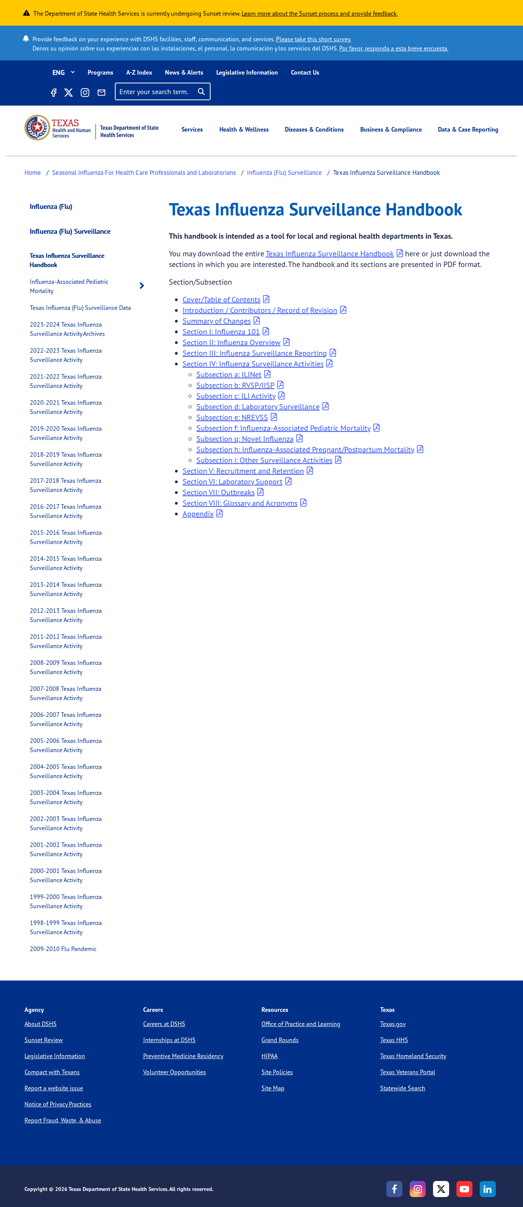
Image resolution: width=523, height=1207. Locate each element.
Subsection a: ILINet (229, 374)
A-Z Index (139, 72)
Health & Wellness (244, 129)
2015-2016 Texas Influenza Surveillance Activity (66, 537)
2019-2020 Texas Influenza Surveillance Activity (66, 433)
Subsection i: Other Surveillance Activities (264, 460)
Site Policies (277, 1072)
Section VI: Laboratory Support (233, 481)
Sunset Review (44, 1040)
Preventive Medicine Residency (183, 1056)
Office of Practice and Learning (301, 1024)
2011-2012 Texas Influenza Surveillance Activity (66, 641)
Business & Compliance (391, 129)
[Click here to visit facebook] (53, 94)
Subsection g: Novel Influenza (245, 438)
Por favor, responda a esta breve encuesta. (393, 48)
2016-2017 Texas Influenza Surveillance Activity (65, 511)
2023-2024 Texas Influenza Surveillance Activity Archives (67, 329)
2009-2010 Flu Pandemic (63, 949)
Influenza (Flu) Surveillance (284, 172)
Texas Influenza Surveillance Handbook (67, 260)
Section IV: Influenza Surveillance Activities (253, 363)
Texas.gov (393, 1024)
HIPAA (270, 1056)
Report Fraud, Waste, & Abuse (63, 1120)
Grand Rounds (280, 1040)
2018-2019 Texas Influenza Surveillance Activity (66, 459)
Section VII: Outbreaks (219, 492)
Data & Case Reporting (468, 129)
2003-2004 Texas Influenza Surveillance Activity (66, 797)
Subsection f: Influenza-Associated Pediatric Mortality (283, 428)
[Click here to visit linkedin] (488, 1189)
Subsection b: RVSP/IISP (235, 385)
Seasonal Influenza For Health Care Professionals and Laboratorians (144, 172)
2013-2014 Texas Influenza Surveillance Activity (66, 589)
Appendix (198, 513)
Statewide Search (402, 1088)
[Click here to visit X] (68, 94)
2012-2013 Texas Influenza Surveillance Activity (66, 615)
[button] (144, 286)
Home (33, 172)
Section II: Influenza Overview (232, 342)
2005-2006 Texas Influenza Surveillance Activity (66, 745)
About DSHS (41, 1024)
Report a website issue (54, 1088)
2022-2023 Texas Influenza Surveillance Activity (66, 355)
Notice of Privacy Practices (58, 1104)
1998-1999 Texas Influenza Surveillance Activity (66, 927)
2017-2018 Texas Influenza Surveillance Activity (65, 485)
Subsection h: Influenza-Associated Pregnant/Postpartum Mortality (305, 449)
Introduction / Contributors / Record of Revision (260, 310)
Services (192, 129)
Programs (100, 72)
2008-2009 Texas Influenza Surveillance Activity (66, 667)
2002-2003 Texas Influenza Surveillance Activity (66, 823)
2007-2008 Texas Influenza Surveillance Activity (65, 693)
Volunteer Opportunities (174, 1072)
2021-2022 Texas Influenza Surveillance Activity (66, 381)
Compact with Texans (52, 1072)
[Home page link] (92, 127)
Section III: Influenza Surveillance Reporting (255, 353)
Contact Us (305, 72)
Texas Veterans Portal (407, 1072)
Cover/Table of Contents (221, 299)
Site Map (273, 1088)
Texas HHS (394, 1040)
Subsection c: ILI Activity (236, 396)
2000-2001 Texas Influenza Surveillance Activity (66, 875)
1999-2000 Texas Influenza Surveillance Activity (66, 901)
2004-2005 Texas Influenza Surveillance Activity (66, 771)
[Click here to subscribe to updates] (101, 94)
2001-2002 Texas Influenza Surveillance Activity (66, 849)
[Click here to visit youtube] (464, 1189)
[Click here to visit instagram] (85, 94)
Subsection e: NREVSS (232, 417)
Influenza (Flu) (51, 206)
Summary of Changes (217, 321)
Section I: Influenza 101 (221, 331)
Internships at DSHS (169, 1040)
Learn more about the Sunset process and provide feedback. (320, 13)
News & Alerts (184, 72)
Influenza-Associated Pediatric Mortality (69, 286)
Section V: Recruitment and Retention (243, 471)
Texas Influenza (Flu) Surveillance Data (80, 307)
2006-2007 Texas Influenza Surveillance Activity (65, 719)
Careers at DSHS (164, 1024)
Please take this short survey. (313, 39)
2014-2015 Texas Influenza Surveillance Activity (66, 563)
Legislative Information (247, 72)
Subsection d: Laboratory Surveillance (258, 406)
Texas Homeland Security (413, 1056)
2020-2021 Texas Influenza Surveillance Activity (66, 407)
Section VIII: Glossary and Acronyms (240, 503)
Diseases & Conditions (314, 129)
